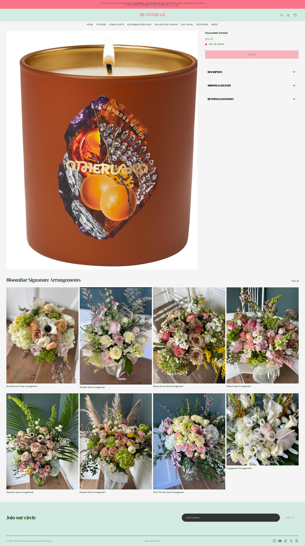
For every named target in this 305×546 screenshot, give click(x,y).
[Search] (281, 15)
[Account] (288, 15)
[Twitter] (291, 541)
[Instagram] (274, 541)
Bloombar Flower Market (24, 540)
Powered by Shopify (43, 540)
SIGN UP (290, 517)
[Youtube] (280, 541)
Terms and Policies (152, 540)
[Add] (73, 378)
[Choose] (294, 460)
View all (295, 280)
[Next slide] (73, 335)
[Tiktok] (286, 541)
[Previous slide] (11, 335)
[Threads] (297, 541)
